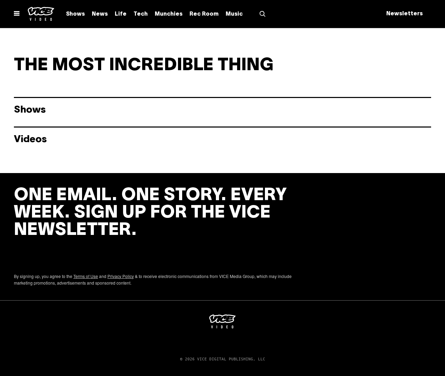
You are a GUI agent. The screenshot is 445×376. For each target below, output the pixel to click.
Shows (75, 14)
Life (121, 14)
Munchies (169, 14)
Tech (141, 14)
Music (234, 14)
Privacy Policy (120, 276)
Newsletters (404, 13)
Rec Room (204, 14)
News (100, 14)
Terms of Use (85, 276)
